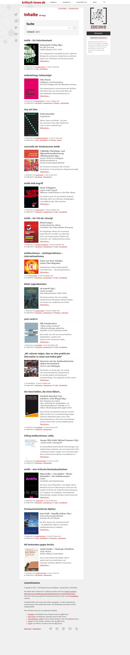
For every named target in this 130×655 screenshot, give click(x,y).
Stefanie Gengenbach (41, 245)
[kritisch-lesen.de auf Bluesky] (16, 34)
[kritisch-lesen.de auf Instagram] (16, 21)
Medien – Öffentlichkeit (62, 103)
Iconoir (30, 621)
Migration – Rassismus (61, 313)
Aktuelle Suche (74, 8)
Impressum (27, 629)
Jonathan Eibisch (40, 67)
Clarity (30, 623)
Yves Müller (38, 345)
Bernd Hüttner (39, 101)
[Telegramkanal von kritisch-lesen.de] (16, 14)
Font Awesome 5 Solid (35, 619)
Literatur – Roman (56, 140)
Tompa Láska (39, 501)
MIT (62, 614)
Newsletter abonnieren (98, 38)
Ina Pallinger (39, 427)
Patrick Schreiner (40, 536)
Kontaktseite (74, 596)
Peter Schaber (33, 276)
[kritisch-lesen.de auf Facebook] (16, 40)
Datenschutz (37, 629)
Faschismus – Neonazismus (43, 103)
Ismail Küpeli (39, 175)
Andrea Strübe (39, 311)
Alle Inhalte (63, 8)
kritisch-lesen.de (33, 2)
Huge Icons (31, 617)
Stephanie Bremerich (41, 138)
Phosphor (31, 614)
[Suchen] (104, 2)
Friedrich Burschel (40, 573)
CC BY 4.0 (71, 619)
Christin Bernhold (40, 461)
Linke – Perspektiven (41, 69)
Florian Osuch (39, 210)
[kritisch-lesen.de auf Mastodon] (16, 27)
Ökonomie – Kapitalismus (58, 538)
